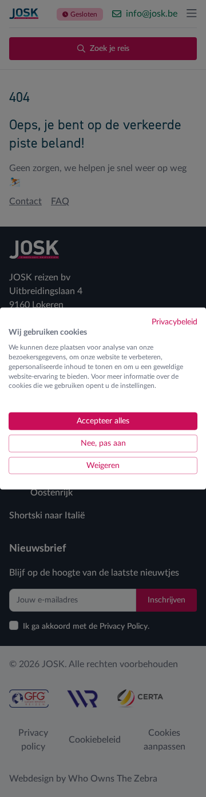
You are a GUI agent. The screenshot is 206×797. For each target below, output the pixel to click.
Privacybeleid (174, 322)
